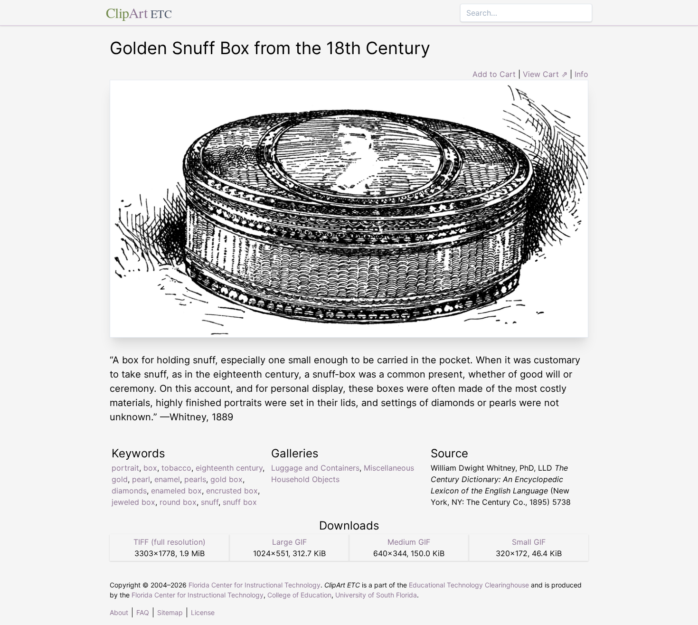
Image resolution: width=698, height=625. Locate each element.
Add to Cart (494, 74)
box (150, 468)
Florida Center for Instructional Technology (255, 585)
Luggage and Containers (315, 468)
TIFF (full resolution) (169, 542)
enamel (167, 479)
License (203, 612)
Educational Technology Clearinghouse (469, 585)
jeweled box (133, 502)
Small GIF (529, 542)
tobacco (176, 468)
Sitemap (170, 612)
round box (178, 502)
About (119, 612)
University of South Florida (376, 595)
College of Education (299, 595)
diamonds (129, 490)
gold (120, 479)
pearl (141, 479)
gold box (226, 479)
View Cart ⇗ (545, 74)
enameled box (176, 490)
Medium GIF (408, 542)
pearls (195, 479)
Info (581, 74)
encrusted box (232, 490)
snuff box (240, 502)
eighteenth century (229, 468)
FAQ (142, 612)
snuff (209, 502)
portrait (125, 468)
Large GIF (289, 542)
